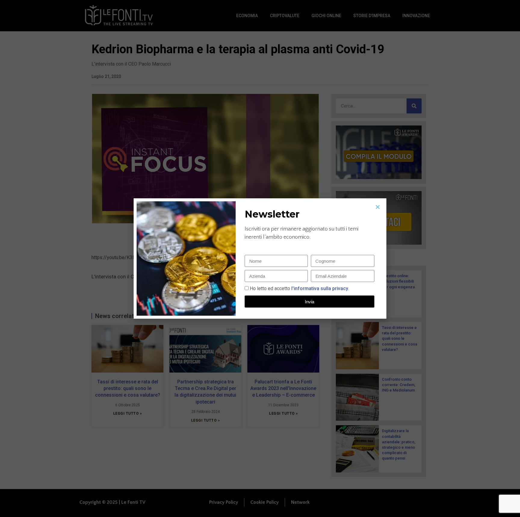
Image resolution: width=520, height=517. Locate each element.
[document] (260, 258)
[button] (377, 207)
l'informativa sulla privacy (319, 288)
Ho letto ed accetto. (299, 288)
